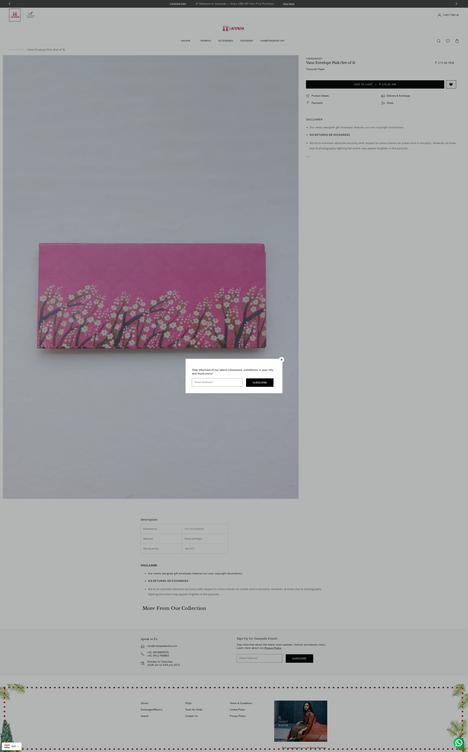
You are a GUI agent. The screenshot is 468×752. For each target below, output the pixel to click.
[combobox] (12, 746)
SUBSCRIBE (260, 382)
